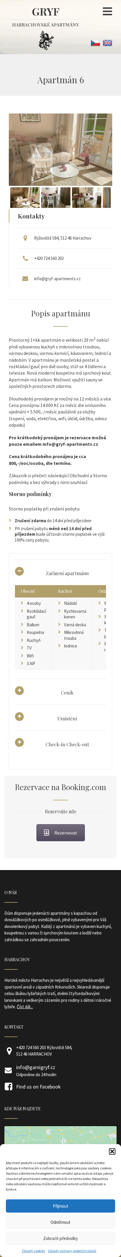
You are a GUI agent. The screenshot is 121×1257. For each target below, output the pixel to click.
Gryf (45, 16)
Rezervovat (65, 833)
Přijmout (60, 1206)
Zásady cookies (33, 1250)
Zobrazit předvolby (60, 1238)
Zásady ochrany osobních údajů (72, 1250)
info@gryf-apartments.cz (57, 278)
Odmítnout (60, 1222)
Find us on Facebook (38, 1086)
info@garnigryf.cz (35, 1067)
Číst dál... (25, 1006)
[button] (112, 1151)
